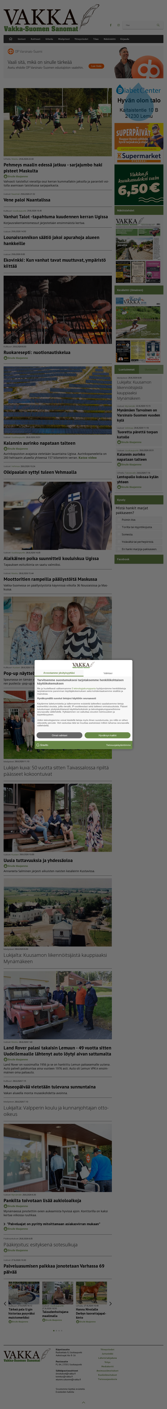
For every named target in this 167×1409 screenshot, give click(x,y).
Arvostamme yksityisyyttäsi (59, 672)
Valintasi (108, 673)
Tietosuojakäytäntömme (118, 745)
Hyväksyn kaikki (107, 735)
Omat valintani (59, 735)
